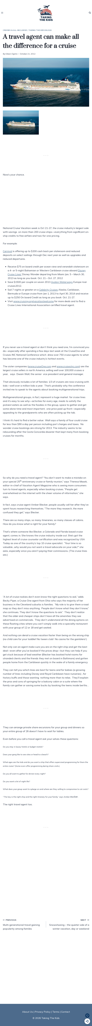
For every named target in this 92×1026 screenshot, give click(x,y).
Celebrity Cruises (48, 289)
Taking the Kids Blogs (40, 30)
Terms (55, 1011)
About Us (27, 1011)
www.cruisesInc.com (68, 366)
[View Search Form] (90, 13)
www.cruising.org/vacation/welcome (33, 301)
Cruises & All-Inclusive (15, 30)
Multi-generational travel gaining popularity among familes (21, 924)
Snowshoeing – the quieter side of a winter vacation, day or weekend (69, 924)
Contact (65, 1011)
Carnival (7, 251)
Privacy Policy (43, 1011)
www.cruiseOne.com (39, 366)
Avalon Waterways (62, 281)
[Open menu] (2, 13)
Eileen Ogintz (11, 54)
